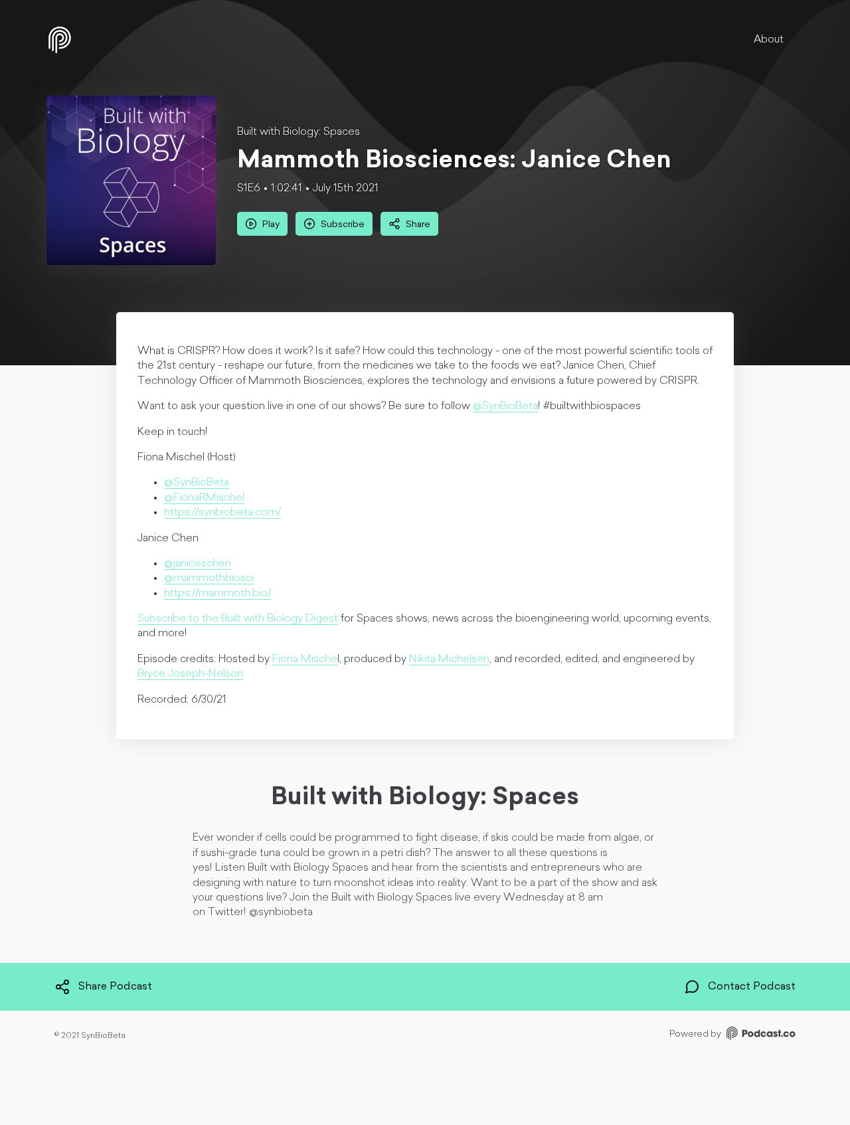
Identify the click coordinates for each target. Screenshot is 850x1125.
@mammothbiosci (209, 578)
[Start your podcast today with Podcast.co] (760, 1036)
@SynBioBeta (505, 406)
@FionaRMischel (204, 498)
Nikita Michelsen (449, 659)
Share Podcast (115, 987)
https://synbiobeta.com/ (222, 512)
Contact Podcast (752, 987)
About (769, 40)
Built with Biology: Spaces (298, 132)
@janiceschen (197, 564)
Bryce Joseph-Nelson (190, 674)
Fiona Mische (304, 659)
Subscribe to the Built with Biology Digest (237, 619)
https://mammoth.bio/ (217, 593)
